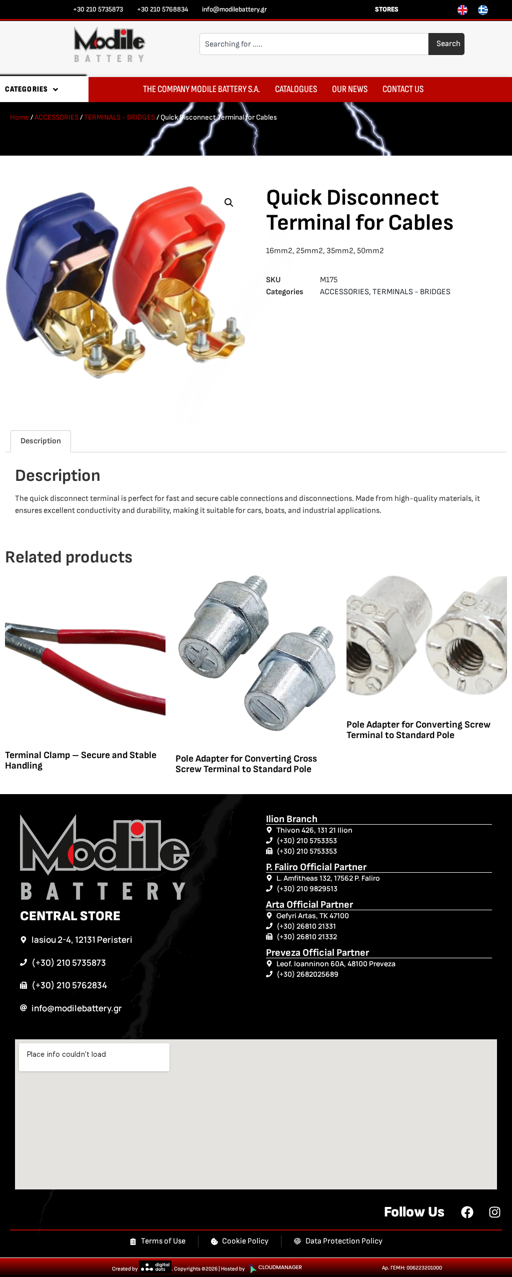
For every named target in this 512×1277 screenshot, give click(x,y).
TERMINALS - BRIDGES (119, 117)
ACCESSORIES (56, 117)
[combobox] (314, 44)
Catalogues (296, 89)
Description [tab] (40, 441)
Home (19, 117)
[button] (229, 203)
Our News (350, 89)
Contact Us (403, 89)
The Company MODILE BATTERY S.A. (201, 89)
